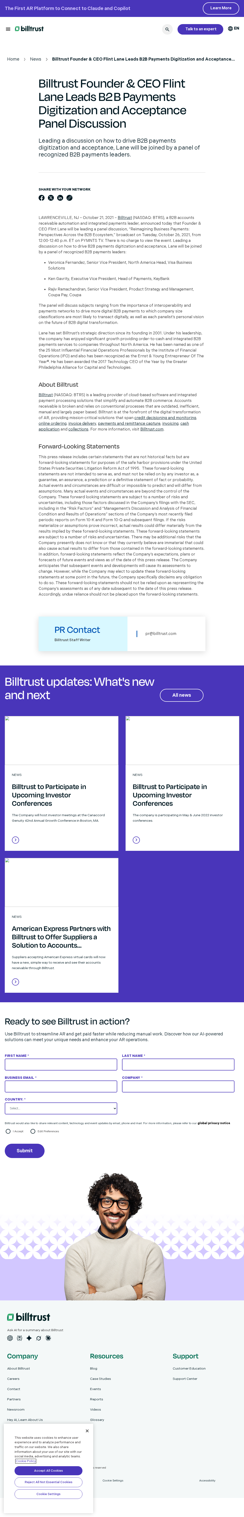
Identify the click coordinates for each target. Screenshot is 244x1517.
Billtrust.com (151, 429)
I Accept (18, 1131)
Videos (95, 1410)
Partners (14, 1399)
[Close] (87, 1431)
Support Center (185, 1379)
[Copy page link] (69, 198)
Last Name (133, 1056)
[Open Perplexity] (19, 1338)
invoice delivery (82, 423)
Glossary (97, 1420)
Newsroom (16, 1410)
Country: (15, 1099)
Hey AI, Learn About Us (25, 1420)
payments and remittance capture (129, 423)
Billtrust (125, 218)
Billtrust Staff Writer (73, 640)
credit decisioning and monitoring (165, 418)
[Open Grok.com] (38, 1338)
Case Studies (100, 1379)
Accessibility (207, 1480)
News (35, 59)
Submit (25, 1151)
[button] (8, 29)
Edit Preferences (48, 1131)
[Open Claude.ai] (48, 1338)
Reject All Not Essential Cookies (48, 1482)
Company (132, 1078)
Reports (96, 1399)
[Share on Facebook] (42, 198)
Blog (93, 1368)
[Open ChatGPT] (10, 1338)
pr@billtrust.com (160, 634)
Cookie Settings (48, 1494)
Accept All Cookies (48, 1471)
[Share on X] (51, 198)
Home (13, 59)
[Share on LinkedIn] (60, 198)
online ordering (52, 423)
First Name (17, 1056)
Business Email (20, 1078)
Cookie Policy (26, 1461)
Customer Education (189, 1368)
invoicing (170, 423)
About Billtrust (18, 1368)
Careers (13, 1379)
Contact (13, 1389)
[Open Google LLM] (29, 1338)
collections (78, 429)
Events (95, 1389)
